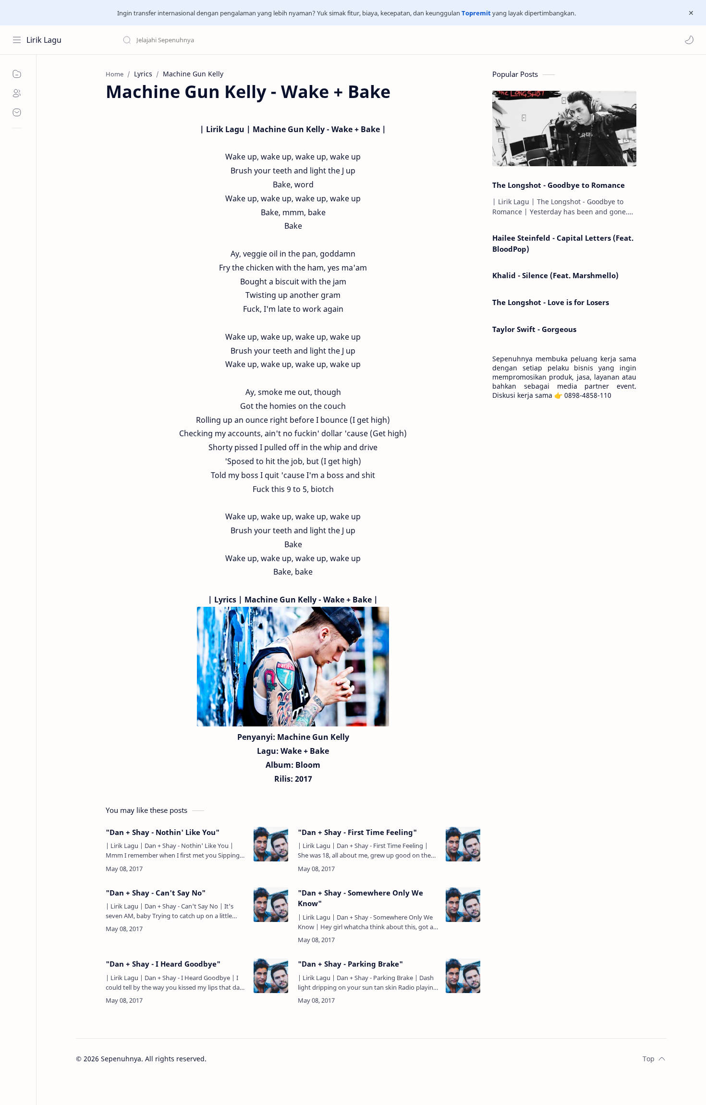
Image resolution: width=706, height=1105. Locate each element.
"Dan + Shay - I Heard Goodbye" (163, 964)
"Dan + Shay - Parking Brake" (350, 964)
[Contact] (16, 112)
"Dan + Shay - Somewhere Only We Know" (360, 898)
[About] (16, 93)
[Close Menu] (691, 13)
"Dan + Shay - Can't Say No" (156, 892)
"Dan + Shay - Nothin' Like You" (162, 832)
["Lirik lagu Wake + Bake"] (293, 666)
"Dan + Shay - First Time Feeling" (357, 832)
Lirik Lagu (43, 40)
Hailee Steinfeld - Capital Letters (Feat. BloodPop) (562, 243)
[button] (689, 40)
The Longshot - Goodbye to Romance (558, 185)
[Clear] (273, 40)
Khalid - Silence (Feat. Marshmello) (555, 275)
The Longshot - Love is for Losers (550, 302)
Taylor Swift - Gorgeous (534, 329)
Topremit (476, 13)
